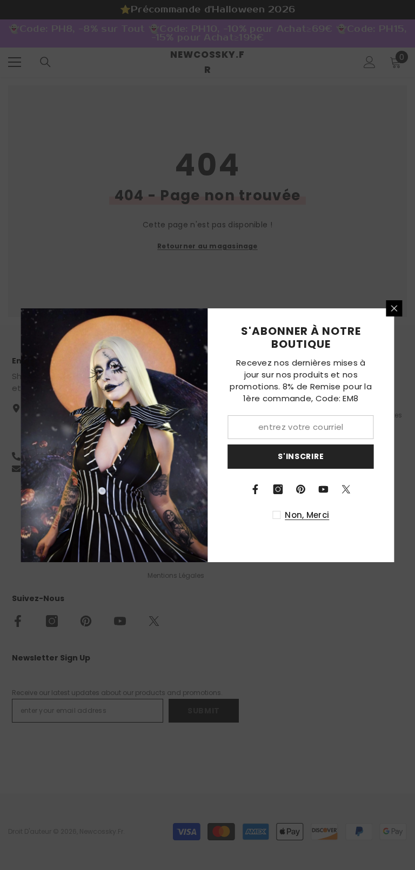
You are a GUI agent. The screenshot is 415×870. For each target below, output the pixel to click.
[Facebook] (255, 489)
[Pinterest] (301, 489)
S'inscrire (301, 456)
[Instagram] (278, 489)
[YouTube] (323, 489)
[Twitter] (346, 489)
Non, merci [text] (307, 515)
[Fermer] (394, 308)
